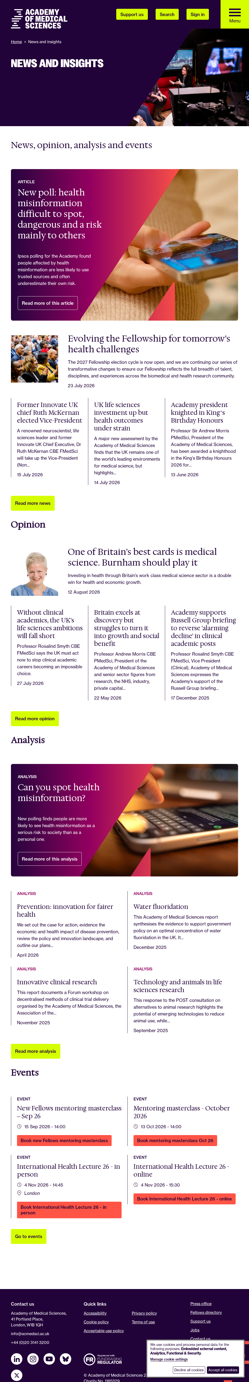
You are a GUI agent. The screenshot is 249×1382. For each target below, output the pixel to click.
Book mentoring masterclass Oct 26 (177, 1142)
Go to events (28, 1236)
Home (16, 41)
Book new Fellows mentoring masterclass (66, 1142)
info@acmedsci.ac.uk (30, 1333)
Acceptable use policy (104, 1330)
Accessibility (95, 1313)
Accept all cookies (222, 1370)
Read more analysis (35, 1051)
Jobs (194, 1330)
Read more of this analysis (52, 861)
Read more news (33, 503)
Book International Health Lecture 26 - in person (64, 1211)
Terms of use (143, 1322)
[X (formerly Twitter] (16, 1375)
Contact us (200, 1338)
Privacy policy (144, 1313)
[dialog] (195, 1358)
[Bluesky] (65, 1359)
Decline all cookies (189, 1370)
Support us (200, 1321)
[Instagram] (33, 1359)
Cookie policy (96, 1322)
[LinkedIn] (16, 1359)
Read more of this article (50, 305)
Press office (201, 1303)
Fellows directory (206, 1312)
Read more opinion (35, 718)
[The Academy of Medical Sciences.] (39, 19)
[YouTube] (49, 1359)
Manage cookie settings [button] (169, 1359)
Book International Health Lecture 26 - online (186, 1200)
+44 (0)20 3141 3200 (30, 1342)
